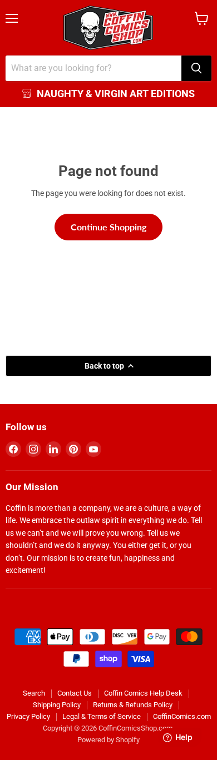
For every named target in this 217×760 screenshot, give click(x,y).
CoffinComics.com (182, 716)
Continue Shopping (108, 227)
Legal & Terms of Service (101, 716)
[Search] (196, 68)
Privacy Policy (28, 716)
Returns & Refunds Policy (132, 705)
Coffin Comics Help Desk (143, 693)
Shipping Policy (57, 705)
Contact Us (74, 693)
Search (34, 693)
